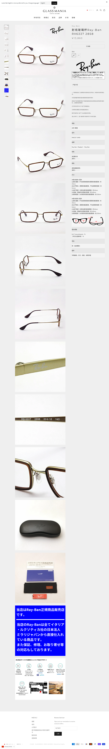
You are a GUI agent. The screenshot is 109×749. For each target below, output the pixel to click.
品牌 (60, 18)
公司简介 (34, 727)
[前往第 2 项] (6, 33)
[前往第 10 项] (6, 79)
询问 (33, 724)
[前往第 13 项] (6, 96)
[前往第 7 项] (6, 61)
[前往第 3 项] (6, 38)
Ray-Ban (76, 26)
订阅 (58, 734)
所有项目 (37, 18)
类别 (53, 18)
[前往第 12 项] (6, 90)
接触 (73, 18)
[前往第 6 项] (6, 56)
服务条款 (34, 735)
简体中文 (19, 744)
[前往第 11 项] (6, 84)
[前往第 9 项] (6, 73)
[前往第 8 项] (6, 67)
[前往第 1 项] (6, 27)
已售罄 (88, 46)
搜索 (33, 721)
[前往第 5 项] (6, 50)
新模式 (46, 18)
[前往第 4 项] (6, 44)
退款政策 (34, 738)
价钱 (67, 18)
